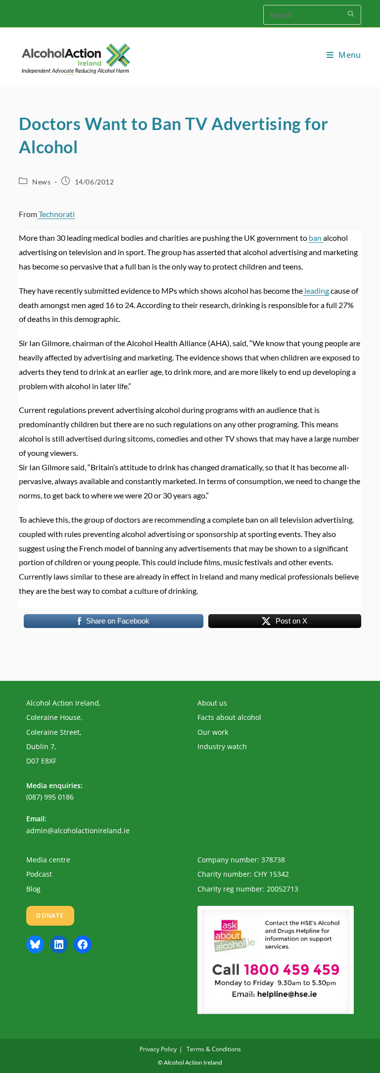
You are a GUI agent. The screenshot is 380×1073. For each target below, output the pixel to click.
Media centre (48, 859)
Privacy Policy (158, 1049)
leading (316, 290)
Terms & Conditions (214, 1049)
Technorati (56, 214)
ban (316, 237)
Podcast (39, 874)
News (41, 182)
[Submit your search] (351, 13)
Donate (50, 915)
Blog (33, 889)
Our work (212, 732)
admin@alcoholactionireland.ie (78, 830)
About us (212, 703)
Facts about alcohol (229, 717)
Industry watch (222, 746)
